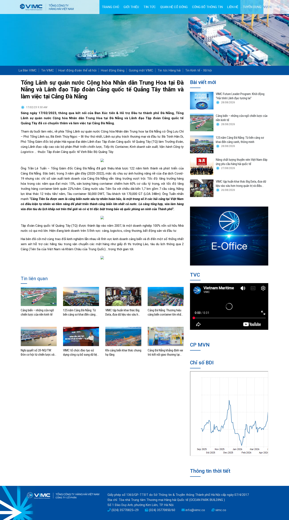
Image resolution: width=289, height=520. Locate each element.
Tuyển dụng (252, 7)
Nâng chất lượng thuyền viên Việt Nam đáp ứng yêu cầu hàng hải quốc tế (241, 162)
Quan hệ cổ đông (174, 7)
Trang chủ (110, 7)
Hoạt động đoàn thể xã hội (77, 70)
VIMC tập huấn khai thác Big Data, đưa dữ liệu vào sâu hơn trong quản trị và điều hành (123, 312)
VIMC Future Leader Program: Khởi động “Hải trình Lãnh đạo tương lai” (240, 96)
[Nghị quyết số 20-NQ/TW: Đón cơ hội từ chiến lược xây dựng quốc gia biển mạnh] (39, 336)
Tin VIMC (47, 70)
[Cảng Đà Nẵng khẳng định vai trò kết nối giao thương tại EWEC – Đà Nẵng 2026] (166, 336)
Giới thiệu (131, 7)
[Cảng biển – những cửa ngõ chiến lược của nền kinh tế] (39, 296)
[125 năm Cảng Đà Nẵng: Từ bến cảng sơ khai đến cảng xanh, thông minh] (81, 296)
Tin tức (149, 7)
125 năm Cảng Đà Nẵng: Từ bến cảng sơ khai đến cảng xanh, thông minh (79, 312)
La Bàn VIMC (28, 70)
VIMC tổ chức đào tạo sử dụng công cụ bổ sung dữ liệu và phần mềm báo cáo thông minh (80, 352)
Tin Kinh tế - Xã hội (198, 70)
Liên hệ (232, 7)
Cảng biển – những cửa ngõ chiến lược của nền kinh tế (37, 312)
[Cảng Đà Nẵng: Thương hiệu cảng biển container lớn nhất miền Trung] (166, 296)
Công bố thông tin (207, 7)
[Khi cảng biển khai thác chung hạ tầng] (123, 336)
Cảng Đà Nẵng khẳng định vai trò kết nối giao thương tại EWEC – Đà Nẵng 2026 (165, 352)
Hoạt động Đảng (112, 70)
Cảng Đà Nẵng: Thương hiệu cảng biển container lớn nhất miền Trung (165, 312)
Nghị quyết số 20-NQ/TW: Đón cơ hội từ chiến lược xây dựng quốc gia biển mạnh (38, 352)
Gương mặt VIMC (141, 70)
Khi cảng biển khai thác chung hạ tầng (123, 352)
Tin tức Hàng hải (169, 70)
